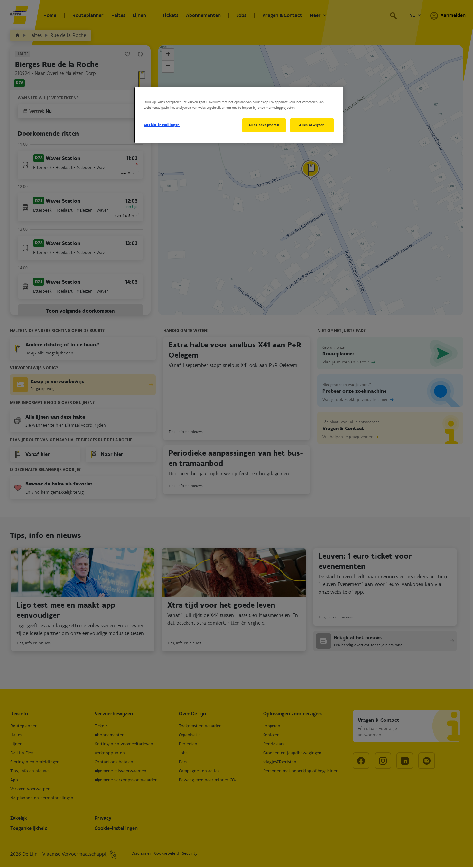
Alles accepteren (263, 125)
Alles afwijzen (312, 125)
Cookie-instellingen (162, 124)
